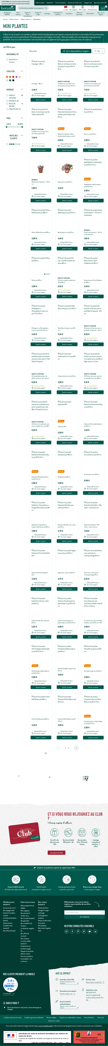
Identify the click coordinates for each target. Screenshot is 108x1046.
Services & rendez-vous (75, 2)
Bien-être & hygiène (44, 928)
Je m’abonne (84, 917)
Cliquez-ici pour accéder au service (68, 1007)
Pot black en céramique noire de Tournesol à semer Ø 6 (92, 85)
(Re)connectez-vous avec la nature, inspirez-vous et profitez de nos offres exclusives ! (77, 904)
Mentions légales (51, 1017)
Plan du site (100, 1017)
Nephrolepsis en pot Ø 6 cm (66, 232)
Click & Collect (41, 887)
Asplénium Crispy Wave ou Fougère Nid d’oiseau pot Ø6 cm (41, 526)
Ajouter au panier (41, 100)
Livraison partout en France (66, 887)
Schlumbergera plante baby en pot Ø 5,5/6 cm (40, 672)
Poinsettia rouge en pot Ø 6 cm (93, 671)
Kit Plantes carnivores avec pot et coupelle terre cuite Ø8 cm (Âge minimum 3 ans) (93, 378)
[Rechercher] (46, 8)
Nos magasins (25, 911)
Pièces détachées (89, 1017)
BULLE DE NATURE (16, 105)
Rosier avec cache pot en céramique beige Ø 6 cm (91, 574)
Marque (14, 89)
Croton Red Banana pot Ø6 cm (40, 719)
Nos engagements (9, 910)
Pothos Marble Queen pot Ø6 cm (41, 232)
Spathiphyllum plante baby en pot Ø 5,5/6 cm (92, 185)
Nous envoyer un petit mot (94, 982)
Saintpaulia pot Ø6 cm (64, 477)
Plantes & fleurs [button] (27, 13)
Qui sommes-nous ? (9, 908)
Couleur (14, 71)
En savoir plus (7, 993)
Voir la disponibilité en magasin (77, 51)
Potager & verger (43, 910)
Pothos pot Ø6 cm (37, 280)
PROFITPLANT (14, 109)
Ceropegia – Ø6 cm (37, 83)
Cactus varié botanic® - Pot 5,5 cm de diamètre (93, 233)
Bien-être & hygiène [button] (100, 13)
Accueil (5, 19)
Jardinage (41, 913)
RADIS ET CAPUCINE (16, 96)
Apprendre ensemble (100, 2)
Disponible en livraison (13, 60)
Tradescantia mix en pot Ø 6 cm (67, 376)
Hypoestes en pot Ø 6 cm (65, 182)
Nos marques (25, 938)
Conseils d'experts (60, 2)
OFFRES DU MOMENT (7, 13)
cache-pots (65, 39)
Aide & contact (40, 2)
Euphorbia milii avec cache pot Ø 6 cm (40, 622)
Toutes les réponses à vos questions (67, 982)
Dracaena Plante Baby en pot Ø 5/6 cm (66, 720)
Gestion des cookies (54, 1021)
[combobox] (31, 8)
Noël (39, 931)
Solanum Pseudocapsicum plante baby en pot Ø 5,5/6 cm (66, 622)
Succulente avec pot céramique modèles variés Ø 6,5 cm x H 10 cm (93, 623)
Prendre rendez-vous (66, 994)
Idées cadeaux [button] (18, 13)
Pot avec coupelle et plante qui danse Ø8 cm (66, 281)
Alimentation (42, 926)
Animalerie (41, 923)
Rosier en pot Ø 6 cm (90, 134)
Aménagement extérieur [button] (58, 13)
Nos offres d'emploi (9, 931)
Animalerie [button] (69, 13)
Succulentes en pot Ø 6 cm (91, 474)
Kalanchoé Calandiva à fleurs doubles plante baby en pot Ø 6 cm (67, 136)
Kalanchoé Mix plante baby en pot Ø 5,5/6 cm (40, 478)
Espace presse (7, 923)
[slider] (6, 127)
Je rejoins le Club (56, 853)
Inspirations (49, 2)
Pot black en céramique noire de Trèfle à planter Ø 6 (40, 132)
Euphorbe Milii (62, 426)
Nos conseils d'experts (28, 918)
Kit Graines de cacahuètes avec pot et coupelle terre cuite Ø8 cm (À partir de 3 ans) (40, 426)
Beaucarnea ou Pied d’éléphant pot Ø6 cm (93, 281)
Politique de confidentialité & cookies (70, 1017)
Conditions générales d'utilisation (34, 1017)
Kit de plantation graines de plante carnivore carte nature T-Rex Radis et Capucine (41, 378)
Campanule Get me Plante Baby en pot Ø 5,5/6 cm (93, 722)
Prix (14, 118)
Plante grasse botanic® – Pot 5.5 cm (41, 183)
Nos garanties (25, 921)
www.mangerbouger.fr (45, 1026)
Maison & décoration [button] (79, 13)
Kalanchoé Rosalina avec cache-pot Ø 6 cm (67, 526)
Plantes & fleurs (14, 19)
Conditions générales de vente (12, 1017)
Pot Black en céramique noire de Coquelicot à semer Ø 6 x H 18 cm (66, 86)
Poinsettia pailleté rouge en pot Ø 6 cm (67, 670)
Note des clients (16, 137)
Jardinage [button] (47, 13)
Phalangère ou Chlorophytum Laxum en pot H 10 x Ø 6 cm (40, 329)
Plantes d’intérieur (26, 19)
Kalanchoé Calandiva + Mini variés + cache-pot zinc (91, 526)
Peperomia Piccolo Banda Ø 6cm (39, 574)
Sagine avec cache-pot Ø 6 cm (66, 573)
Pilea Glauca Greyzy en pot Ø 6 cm (66, 329)
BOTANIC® (14, 101)
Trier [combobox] (98, 51)
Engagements (88, 2)
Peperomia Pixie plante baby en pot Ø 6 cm (93, 425)
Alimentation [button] (90, 13)
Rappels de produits (27, 951)
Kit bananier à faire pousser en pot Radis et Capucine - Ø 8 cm (93, 329)
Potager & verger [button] (38, 13)
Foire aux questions (27, 956)
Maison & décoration (44, 920)
